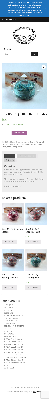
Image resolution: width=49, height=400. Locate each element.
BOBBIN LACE (9, 310)
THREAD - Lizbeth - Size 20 (13, 347)
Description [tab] (10, 156)
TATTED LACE (9, 334)
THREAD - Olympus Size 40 (13, 360)
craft (32, 144)
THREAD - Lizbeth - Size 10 (13, 344)
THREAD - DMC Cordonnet (13, 339)
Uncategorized (9, 368)
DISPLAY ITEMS (9, 323)
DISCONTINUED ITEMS (12, 321)
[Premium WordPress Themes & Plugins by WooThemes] (37, 392)
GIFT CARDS (8, 329)
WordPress (19, 392)
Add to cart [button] (9, 242)
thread (20, 147)
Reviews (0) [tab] (10, 160)
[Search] (34, 54)
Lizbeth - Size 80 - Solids (14, 355)
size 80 (9, 147)
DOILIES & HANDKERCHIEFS (14, 326)
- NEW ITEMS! (9, 305)
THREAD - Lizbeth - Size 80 (11, 144)
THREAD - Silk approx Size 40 (14, 363)
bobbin (27, 144)
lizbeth (4, 147)
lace (40, 144)
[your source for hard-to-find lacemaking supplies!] (24, 43)
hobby (36, 144)
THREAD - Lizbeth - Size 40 (13, 349)
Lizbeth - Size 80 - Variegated (34, 142)
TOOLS (6, 365)
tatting (15, 147)
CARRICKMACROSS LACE (12, 318)
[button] (44, 67)
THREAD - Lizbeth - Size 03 (13, 342)
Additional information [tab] (26, 156)
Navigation (11, 19)
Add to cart (19, 133)
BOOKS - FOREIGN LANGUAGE (14, 315)
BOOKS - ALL (8, 313)
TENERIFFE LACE (10, 336)
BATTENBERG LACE (10, 308)
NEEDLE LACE (8, 331)
